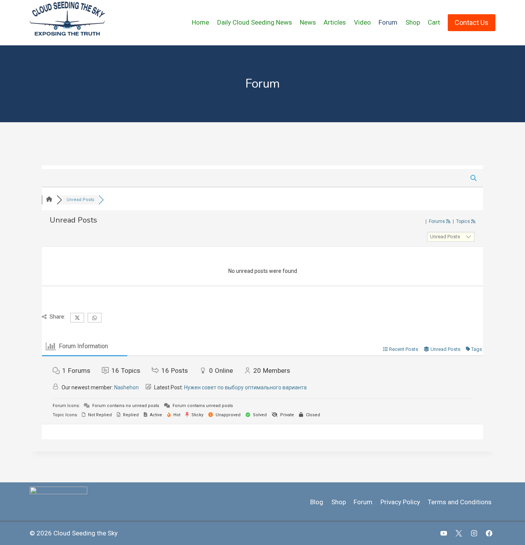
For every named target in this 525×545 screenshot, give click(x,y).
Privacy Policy (400, 502)
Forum (388, 22)
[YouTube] (443, 533)
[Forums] (49, 199)
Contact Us (471, 22)
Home (200, 22)
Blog (316, 502)
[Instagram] (473, 533)
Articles (335, 22)
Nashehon (126, 387)
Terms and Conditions (460, 502)
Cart (434, 22)
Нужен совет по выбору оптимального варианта (245, 387)
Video (362, 22)
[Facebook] (488, 533)
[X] (458, 533)
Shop (412, 22)
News (308, 22)
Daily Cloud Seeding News (254, 22)
